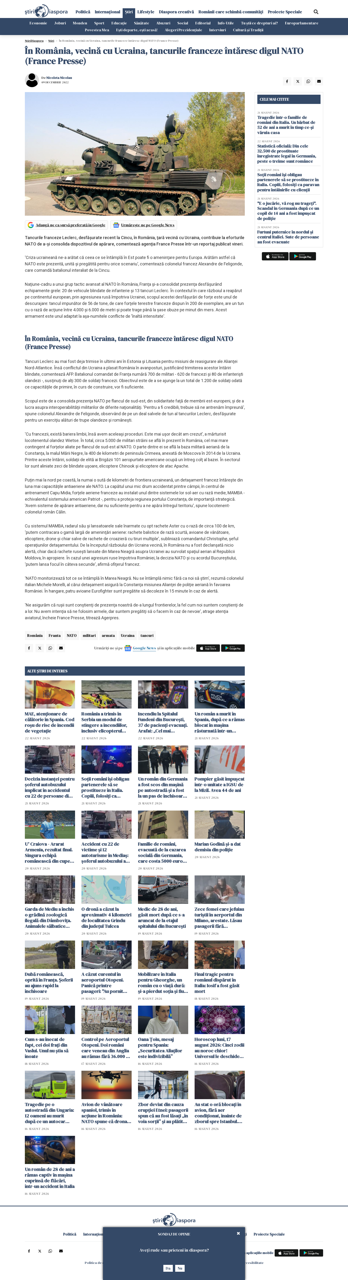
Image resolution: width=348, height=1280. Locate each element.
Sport (99, 23)
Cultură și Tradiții (248, 29)
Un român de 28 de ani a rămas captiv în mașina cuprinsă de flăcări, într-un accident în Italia (50, 1177)
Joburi (60, 23)
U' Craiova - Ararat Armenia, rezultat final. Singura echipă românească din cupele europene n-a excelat (49, 852)
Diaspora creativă (176, 11)
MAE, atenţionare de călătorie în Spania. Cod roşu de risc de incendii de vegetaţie (49, 722)
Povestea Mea (97, 29)
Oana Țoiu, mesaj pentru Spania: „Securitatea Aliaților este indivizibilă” (160, 1047)
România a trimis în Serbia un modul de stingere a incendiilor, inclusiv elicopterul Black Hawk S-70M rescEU (104, 722)
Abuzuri (163, 23)
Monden (80, 23)
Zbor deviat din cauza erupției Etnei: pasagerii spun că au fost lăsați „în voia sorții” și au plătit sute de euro (163, 1113)
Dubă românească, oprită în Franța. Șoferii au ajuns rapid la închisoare (49, 982)
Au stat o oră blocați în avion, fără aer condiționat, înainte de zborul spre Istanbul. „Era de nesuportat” (218, 1113)
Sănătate (141, 23)
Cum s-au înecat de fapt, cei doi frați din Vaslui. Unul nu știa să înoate (46, 1047)
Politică (83, 11)
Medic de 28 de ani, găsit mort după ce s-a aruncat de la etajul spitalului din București (162, 917)
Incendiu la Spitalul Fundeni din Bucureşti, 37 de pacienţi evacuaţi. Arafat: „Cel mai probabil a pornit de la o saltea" (163, 722)
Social (182, 23)
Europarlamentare (301, 23)
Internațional (107, 11)
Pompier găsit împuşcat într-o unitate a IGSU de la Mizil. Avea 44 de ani (220, 784)
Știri (129, 11)
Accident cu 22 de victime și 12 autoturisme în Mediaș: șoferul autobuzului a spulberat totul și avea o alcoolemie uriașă (106, 852)
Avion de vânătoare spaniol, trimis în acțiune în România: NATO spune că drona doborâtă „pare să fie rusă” (104, 1113)
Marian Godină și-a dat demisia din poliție (218, 846)
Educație (119, 23)
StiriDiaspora (34, 41)
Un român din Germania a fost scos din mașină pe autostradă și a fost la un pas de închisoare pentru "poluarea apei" (162, 787)
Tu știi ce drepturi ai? (259, 23)
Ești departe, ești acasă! (137, 29)
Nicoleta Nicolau (59, 77)
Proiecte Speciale (285, 11)
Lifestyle (146, 11)
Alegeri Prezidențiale (183, 29)
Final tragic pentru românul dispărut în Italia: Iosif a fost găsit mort (217, 982)
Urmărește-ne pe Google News (147, 224)
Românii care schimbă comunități (231, 11)
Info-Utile (226, 23)
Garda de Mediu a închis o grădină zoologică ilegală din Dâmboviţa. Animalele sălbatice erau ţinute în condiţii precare (49, 917)
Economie (38, 23)
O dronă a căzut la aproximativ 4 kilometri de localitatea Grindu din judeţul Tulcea (106, 917)
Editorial (203, 23)
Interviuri (217, 29)
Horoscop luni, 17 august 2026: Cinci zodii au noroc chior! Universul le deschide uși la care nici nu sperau (219, 1047)
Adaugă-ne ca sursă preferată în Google (70, 224)
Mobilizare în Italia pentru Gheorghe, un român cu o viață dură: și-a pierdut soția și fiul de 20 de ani (161, 982)
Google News (144, 648)
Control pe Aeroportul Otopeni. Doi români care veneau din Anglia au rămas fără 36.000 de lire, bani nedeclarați (106, 1047)
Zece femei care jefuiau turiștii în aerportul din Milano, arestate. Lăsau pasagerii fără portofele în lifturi (219, 917)
